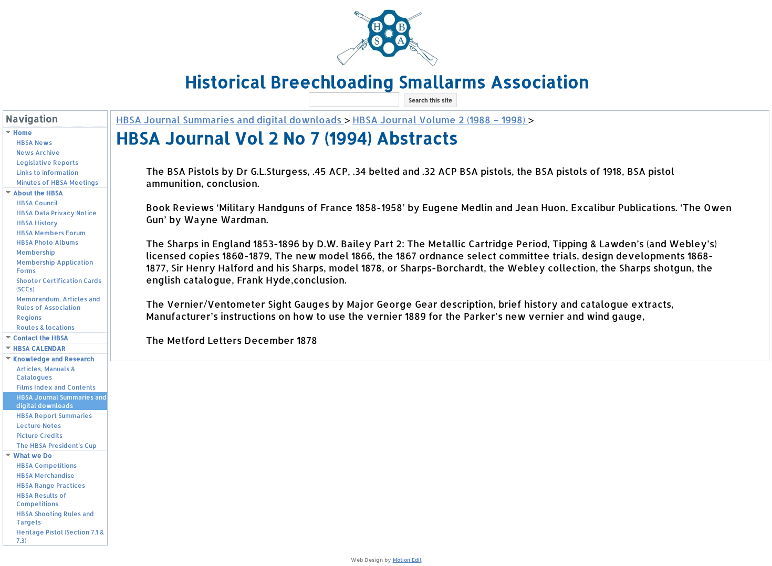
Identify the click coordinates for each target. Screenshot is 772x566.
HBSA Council (37, 203)
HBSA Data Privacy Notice (56, 213)
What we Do (32, 455)
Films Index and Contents (56, 387)
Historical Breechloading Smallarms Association (387, 81)
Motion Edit (407, 560)
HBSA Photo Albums (47, 242)
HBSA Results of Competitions (41, 499)
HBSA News (34, 142)
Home (22, 133)
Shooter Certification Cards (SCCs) (58, 285)
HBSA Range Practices (50, 485)
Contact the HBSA (40, 338)
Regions (28, 317)
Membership (35, 252)
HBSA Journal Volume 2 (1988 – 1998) (440, 119)
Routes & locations (45, 327)
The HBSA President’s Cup (56, 445)
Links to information (47, 172)
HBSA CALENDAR (39, 348)
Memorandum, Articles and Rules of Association (58, 303)
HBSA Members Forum (51, 233)
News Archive (38, 152)
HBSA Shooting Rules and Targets (55, 518)
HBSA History (37, 223)
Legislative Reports (47, 162)
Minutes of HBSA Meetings (57, 182)
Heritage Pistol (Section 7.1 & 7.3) (60, 536)
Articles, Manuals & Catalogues (45, 373)
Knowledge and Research (53, 359)
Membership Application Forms (54, 266)
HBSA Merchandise (45, 475)
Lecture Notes (38, 425)
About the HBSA (38, 193)
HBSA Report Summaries (54, 416)
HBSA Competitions (46, 465)
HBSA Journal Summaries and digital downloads (61, 401)
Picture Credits (39, 435)
